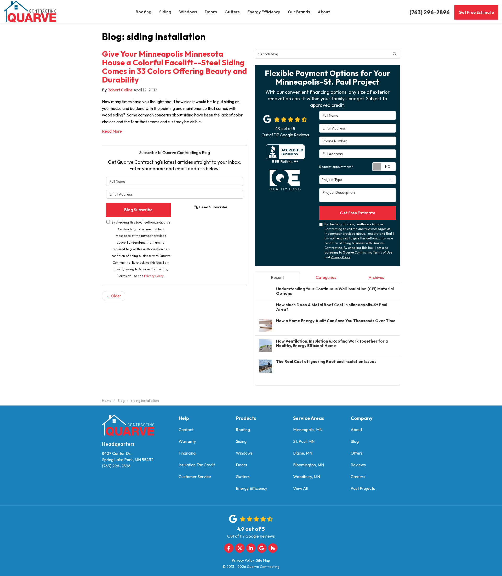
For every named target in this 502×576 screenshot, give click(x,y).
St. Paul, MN (304, 441)
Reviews (358, 464)
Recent (277, 277)
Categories (326, 277)
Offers (357, 453)
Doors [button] (211, 11)
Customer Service (195, 476)
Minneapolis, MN (307, 429)
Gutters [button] (232, 11)
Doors (241, 464)
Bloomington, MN (308, 464)
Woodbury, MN (306, 476)
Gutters (243, 476)
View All (300, 488)
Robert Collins (120, 89)
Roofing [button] (143, 11)
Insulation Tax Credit (197, 464)
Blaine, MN (302, 453)
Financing (187, 453)
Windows (244, 453)
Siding (241, 441)
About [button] (324, 11)
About (356, 429)
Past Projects (363, 488)
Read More (112, 131)
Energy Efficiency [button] (263, 11)
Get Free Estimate (476, 12)
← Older (113, 295)
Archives (376, 277)
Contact (186, 429)
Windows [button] (188, 11)
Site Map (263, 560)
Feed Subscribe (212, 207)
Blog (355, 441)
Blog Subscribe (138, 209)
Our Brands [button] (299, 11)
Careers (358, 476)
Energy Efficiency (251, 488)
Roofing (243, 429)
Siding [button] (165, 11)
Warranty (187, 441)
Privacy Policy (153, 276)
